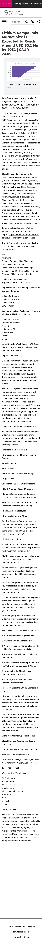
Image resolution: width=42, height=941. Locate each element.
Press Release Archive (25, 927)
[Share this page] (38, 21)
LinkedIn (6, 801)
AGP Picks (6, 4)
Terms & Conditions (21, 937)
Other (4, 804)
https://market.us (18, 773)
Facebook (6, 794)
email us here (8, 788)
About (10, 927)
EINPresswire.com (11, 120)
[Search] (26, 21)
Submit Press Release (21, 932)
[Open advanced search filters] (32, 21)
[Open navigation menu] (4, 21)
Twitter (5, 798)
